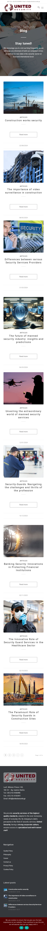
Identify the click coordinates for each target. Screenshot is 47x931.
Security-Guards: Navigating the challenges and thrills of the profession (23, 487)
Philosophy (7, 854)
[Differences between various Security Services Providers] (23, 237)
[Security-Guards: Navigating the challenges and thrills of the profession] (23, 461)
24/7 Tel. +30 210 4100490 (14, 1)
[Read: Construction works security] (5, 890)
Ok (21, 928)
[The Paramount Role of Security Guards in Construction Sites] (23, 689)
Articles (23, 117)
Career (5, 858)
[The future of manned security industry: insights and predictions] (23, 313)
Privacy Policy (8, 866)
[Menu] (42, 7)
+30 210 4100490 (13, 793)
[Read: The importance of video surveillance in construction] (5, 896)
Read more (23, 135)
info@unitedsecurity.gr (16, 799)
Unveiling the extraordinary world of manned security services (23, 414)
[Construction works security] (23, 98)
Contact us (7, 862)
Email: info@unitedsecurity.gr (31, 1)
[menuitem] (37, 7)
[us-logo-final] (19, 7)
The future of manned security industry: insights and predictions (24, 338)
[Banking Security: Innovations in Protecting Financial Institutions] (23, 541)
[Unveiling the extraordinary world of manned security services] (23, 388)
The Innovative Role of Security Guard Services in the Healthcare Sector (23, 642)
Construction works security (23, 120)
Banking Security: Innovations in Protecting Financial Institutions (23, 567)
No (27, 928)
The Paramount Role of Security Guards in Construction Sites (23, 715)
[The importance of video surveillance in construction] (23, 166)
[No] (44, 924)
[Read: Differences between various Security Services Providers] (5, 905)
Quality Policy (8, 851)
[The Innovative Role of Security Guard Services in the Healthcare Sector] (23, 616)
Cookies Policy (8, 869)
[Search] (37, 7)
